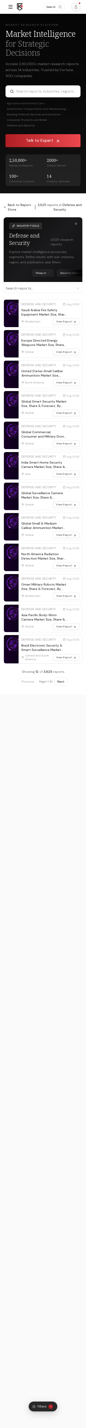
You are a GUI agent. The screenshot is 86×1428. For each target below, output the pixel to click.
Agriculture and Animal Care (27, 103)
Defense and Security (22, 125)
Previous (28, 681)
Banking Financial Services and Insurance (35, 114)
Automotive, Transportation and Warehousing (38, 109)
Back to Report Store (19, 207)
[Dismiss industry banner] (76, 223)
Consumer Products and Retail (28, 120)
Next (60, 681)
